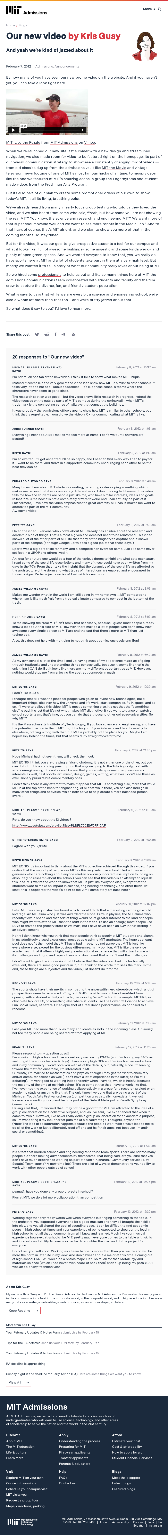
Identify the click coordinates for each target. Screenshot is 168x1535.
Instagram (155, 1525)
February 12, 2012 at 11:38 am (135, 1146)
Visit (9, 1472)
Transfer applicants (73, 1458)
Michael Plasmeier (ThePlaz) (37, 367)
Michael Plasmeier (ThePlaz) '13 (39, 1182)
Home (10, 25)
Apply (63, 1435)
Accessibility (120, 1522)
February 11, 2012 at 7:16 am (136, 1023)
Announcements (66, 66)
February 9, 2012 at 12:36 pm (135, 750)
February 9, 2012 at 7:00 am (136, 840)
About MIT (14, 1441)
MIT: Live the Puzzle (23, 142)
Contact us (67, 1483)
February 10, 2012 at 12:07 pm (135, 904)
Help (62, 1472)
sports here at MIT (31, 260)
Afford (117, 1435)
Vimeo (89, 142)
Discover (13, 1435)
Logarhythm (123, 179)
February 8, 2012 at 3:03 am (136, 588)
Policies (138, 1522)
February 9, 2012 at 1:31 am (137, 810)
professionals (49, 274)
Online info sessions (21, 1483)
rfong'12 (19, 983)
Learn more (14, 1458)
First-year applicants (74, 1452)
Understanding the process (79, 1441)
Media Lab (135, 224)
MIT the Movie (114, 167)
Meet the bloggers (126, 1478)
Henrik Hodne (23, 616)
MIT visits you (16, 1495)
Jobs (151, 1522)
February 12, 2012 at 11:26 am (135, 1047)
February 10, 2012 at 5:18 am (136, 983)
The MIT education (20, 1447)
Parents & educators (74, 1464)
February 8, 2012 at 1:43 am (136, 525)
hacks (104, 173)
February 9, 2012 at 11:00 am (136, 860)
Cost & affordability (127, 1447)
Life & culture (16, 1452)
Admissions (44, 66)
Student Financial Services (132, 1458)
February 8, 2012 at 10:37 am (136, 367)
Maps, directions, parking (25, 1506)
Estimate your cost (126, 1441)
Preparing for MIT (72, 1447)
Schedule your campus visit (27, 1489)
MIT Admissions (64, 142)
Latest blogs (121, 1483)
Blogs (22, 25)
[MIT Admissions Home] (26, 9)
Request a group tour (22, 1500)
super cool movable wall (35, 224)
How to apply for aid (127, 1452)
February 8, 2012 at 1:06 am (136, 429)
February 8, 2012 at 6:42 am (136, 655)
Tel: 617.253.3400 (84, 1522)
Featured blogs (123, 1489)
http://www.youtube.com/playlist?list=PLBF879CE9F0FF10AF (59, 825)
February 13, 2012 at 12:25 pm (135, 1182)
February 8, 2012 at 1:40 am (136, 481)
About (104, 1522)
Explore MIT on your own (24, 1478)
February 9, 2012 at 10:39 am (136, 687)
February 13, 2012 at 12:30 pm (135, 1212)
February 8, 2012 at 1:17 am (137, 453)
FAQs (63, 1478)
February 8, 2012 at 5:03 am (136, 617)
